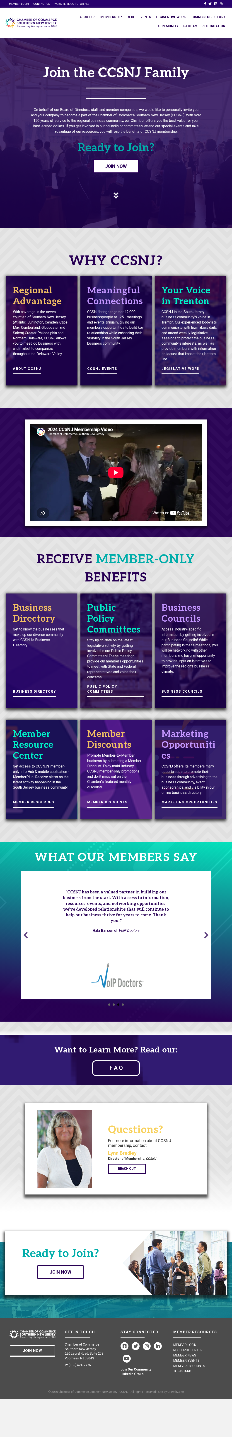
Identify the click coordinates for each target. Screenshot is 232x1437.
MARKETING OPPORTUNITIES (190, 802)
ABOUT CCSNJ (27, 369)
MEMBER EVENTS (186, 1360)
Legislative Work (171, 17)
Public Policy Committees (114, 619)
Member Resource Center (33, 745)
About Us (88, 17)
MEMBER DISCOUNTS (107, 802)
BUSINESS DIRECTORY (34, 691)
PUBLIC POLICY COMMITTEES (102, 689)
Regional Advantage (37, 296)
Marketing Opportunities (188, 745)
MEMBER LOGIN (19, 3)
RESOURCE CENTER (188, 1350)
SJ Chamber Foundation (204, 26)
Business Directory (208, 17)
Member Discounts (109, 739)
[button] (25, 935)
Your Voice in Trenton (186, 296)
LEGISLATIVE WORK (180, 369)
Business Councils (181, 613)
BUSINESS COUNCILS (182, 691)
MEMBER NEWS (184, 1355)
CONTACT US (41, 3)
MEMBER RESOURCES (33, 802)
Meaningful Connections (115, 296)
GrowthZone (175, 1391)
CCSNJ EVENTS (102, 369)
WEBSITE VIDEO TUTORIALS (71, 3)
